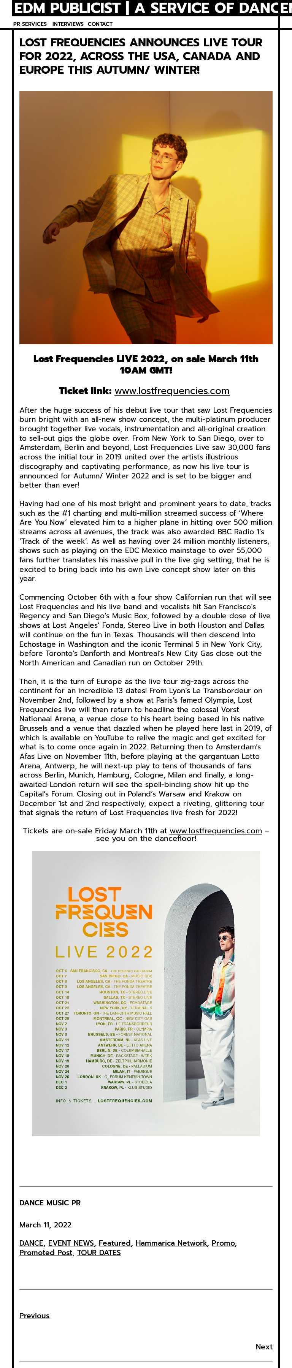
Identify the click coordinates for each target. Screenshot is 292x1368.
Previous (34, 1315)
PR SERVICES (30, 24)
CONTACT (100, 24)
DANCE (31, 1243)
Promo (223, 1243)
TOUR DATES (99, 1252)
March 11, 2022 (45, 1224)
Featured (115, 1243)
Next (264, 1346)
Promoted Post (45, 1252)
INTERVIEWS (68, 24)
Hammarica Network (171, 1243)
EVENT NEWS (71, 1243)
